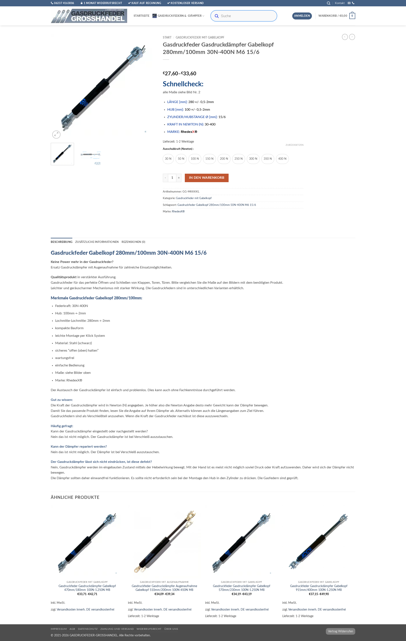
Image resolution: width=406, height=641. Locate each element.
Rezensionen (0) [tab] (133, 242)
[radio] (168, 159)
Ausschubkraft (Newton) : (178, 149)
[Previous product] (352, 37)
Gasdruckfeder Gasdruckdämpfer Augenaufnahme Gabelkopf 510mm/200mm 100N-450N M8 (164, 588)
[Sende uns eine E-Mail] (349, 3)
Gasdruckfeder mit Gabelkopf (200, 37)
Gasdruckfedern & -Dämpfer (180, 16)
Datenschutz (88, 629)
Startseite (142, 16)
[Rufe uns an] (353, 3)
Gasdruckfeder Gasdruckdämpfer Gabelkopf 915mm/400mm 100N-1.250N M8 (318, 588)
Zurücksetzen (294, 145)
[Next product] (345, 37)
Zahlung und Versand (117, 629)
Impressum (59, 629)
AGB (72, 629)
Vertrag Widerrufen (340, 631)
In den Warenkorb (206, 177)
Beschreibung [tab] (61, 242)
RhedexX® (178, 211)
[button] (328, 3)
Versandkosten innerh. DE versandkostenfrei (85, 609)
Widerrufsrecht (149, 629)
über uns (171, 629)
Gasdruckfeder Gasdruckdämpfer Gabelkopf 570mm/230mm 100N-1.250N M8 (241, 588)
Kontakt (340, 3)
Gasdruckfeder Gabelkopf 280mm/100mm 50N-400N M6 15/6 (216, 205)
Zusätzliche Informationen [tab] (97, 242)
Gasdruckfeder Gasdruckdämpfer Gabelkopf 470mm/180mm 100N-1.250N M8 (87, 588)
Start (167, 37)
